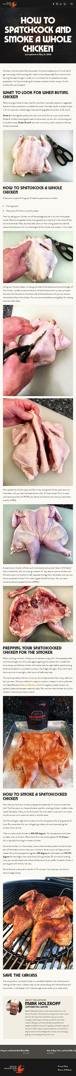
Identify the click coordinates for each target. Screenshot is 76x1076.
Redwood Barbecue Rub (30, 685)
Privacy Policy (63, 1066)
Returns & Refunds (65, 1070)
